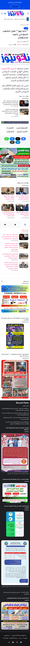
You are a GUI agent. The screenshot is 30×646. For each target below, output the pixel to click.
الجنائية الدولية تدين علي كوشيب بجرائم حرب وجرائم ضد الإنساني (22, 197)
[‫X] (17, 138)
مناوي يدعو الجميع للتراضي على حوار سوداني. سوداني (9, 197)
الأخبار (21, 24)
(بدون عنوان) (25, 230)
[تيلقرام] (17, 142)
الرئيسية (25, 24)
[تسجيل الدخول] (5, 14)
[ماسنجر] (12, 138)
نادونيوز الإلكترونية (9, 68)
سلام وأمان (10, 131)
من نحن (20, 638)
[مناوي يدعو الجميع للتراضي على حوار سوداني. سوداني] (7, 190)
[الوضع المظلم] (2, 14)
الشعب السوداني (21, 131)
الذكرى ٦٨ (9, 128)
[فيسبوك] (23, 138)
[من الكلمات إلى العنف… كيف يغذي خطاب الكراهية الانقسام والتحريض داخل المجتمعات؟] (24, 103)
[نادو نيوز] (15, 13)
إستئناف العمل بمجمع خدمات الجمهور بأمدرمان (22, 214)
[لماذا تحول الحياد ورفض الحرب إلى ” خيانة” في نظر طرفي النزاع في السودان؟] (23, 256)
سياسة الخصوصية (13, 638)
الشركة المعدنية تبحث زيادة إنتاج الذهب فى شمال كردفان (8, 214)
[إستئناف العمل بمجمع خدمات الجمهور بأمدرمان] (22, 207)
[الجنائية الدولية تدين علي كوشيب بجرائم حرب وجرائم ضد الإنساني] (22, 190)
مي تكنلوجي (6, 635)
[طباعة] (12, 142)
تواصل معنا (5, 638)
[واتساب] (6, 138)
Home (27, 592)
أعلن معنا (15, 6)
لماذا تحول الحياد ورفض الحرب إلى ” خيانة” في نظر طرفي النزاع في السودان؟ (10, 256)
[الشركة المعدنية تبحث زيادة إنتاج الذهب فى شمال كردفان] (7, 207)
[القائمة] (28, 14)
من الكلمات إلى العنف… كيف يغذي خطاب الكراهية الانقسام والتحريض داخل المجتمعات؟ (10, 103)
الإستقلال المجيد (21, 128)
